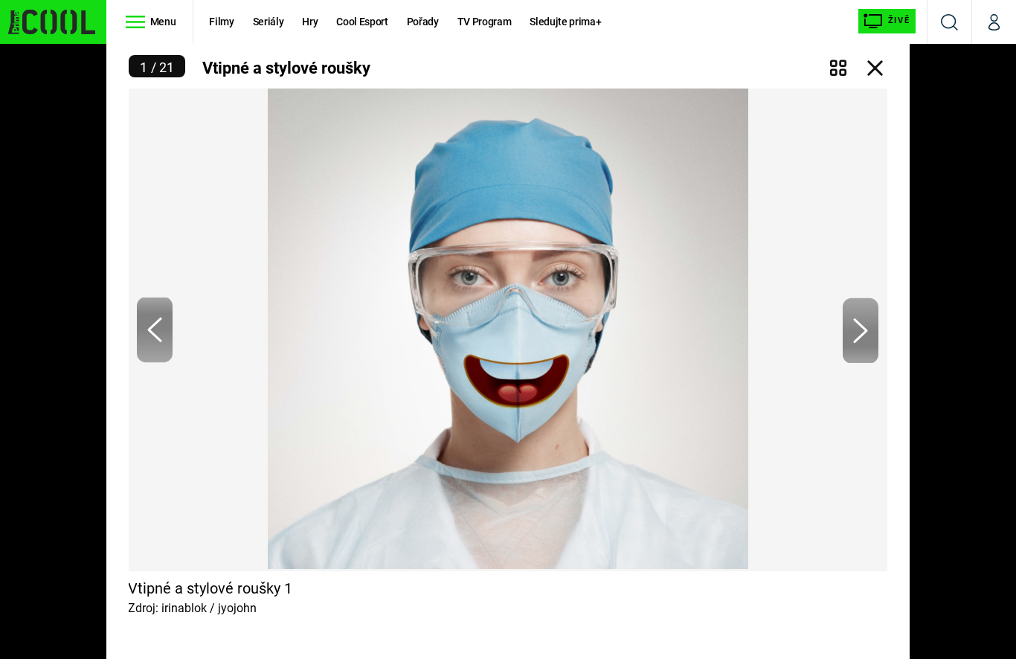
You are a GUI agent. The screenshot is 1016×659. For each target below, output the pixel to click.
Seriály (268, 22)
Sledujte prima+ (565, 22)
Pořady (423, 22)
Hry (310, 22)
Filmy (221, 22)
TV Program (484, 22)
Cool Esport (362, 22)
